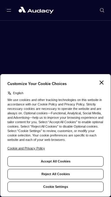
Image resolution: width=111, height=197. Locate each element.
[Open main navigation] (9, 10)
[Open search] (102, 10)
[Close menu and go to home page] (36, 10)
